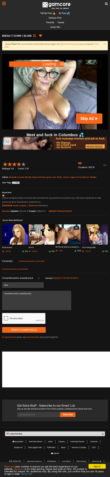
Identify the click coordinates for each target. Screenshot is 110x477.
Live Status (66, 461)
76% (26, 251)
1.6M (60, 251)
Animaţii (12, 177)
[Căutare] (106, 3)
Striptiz (93, 177)
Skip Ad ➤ (89, 118)
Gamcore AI (96, 461)
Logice (73, 177)
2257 (94, 447)
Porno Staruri (83, 177)
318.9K (88, 251)
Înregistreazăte (9, 337)
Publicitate (51, 447)
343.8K (34, 251)
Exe (54, 177)
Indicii (50, 442)
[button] (105, 165)
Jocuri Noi (55, 27)
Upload (56, 453)
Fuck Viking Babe (89, 247)
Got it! (97, 466)
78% (53, 251)
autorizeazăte (32, 337)
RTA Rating (51, 461)
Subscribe (68, 414)
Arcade (20, 177)
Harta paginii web (35, 447)
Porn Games (81, 461)
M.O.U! (31, 247)
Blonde (28, 177)
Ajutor (63, 447)
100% (79, 251)
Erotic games (46, 177)
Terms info (26, 473)
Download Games (77, 442)
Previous (5, 234)
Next (104, 234)
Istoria (61, 22)
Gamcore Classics (34, 461)
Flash (59, 177)
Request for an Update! (60, 211)
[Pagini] (4, 3)
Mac (7, 47)
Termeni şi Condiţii (78, 447)
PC (95, 44)
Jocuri (66, 177)
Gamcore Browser (69, 44)
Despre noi (18, 447)
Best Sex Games (35, 442)
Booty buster (7, 247)
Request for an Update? (66, 278)
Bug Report (18, 442)
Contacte (94, 442)
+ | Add (16, 183)
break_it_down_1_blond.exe (25, 205)
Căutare (61, 442)
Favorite (50, 22)
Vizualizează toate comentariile (31, 261)
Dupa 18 (35, 177)
